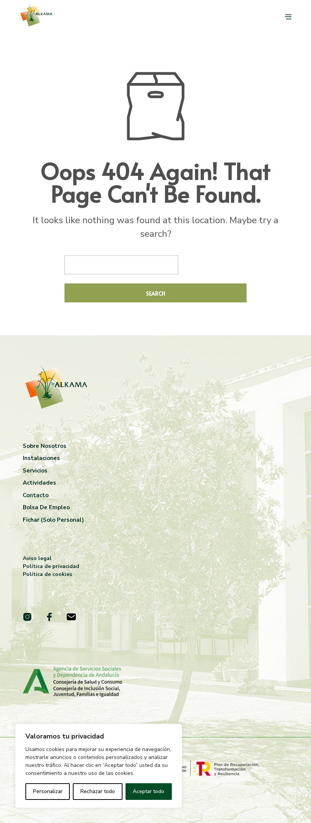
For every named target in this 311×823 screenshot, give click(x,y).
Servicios (35, 470)
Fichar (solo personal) (53, 520)
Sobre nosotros (44, 446)
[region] (98, 766)
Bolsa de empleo (46, 507)
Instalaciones (41, 458)
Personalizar (48, 791)
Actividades (39, 483)
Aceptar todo (148, 791)
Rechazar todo (97, 791)
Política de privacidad (51, 566)
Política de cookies (47, 574)
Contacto (36, 495)
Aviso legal (37, 558)
